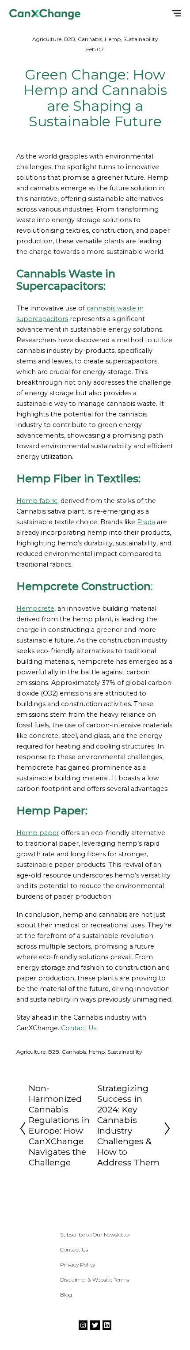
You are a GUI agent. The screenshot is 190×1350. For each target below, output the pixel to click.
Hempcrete (35, 609)
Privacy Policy (77, 1264)
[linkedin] (107, 1325)
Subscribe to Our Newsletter (95, 1234)
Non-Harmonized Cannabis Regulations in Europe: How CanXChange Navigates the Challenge (59, 1125)
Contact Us (78, 1028)
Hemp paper (37, 833)
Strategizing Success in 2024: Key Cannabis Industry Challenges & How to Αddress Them (128, 1125)
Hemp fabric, (37, 501)
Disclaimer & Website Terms (94, 1279)
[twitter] (95, 1325)
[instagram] (83, 1325)
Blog (66, 1294)
